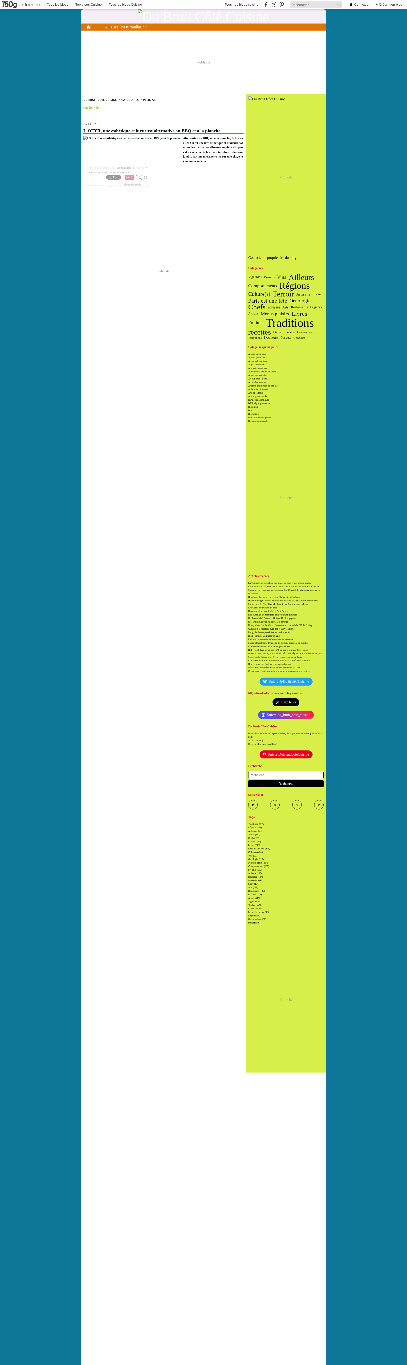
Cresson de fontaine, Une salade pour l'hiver (269, 646)
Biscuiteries (253, 414)
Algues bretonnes (256, 364)
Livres (299, 314)
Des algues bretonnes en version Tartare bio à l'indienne (274, 597)
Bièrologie (253, 407)
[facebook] (266, 4)
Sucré (317, 294)
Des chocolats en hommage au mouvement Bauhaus (272, 614)
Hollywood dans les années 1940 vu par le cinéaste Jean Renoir (278, 650)
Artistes (253, 314)
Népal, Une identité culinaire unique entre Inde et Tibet (274, 667)
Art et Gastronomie (257, 382)
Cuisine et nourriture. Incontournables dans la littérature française (279, 660)
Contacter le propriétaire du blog (272, 258)
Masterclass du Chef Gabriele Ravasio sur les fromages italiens (278, 604)
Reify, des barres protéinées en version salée (268, 632)
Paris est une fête (267, 301)
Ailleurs (301, 277)
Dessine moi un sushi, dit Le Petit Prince (268, 611)
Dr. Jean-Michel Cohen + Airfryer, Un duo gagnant (272, 618)
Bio (250, 410)
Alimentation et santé (258, 368)
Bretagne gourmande (258, 421)
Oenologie (299, 300)
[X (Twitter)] (274, 4)
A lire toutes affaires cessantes (262, 371)
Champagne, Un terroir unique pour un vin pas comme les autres (278, 671)
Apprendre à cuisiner (258, 375)
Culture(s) (259, 294)
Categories (130, 100)
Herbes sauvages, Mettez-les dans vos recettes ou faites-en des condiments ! (283, 600)
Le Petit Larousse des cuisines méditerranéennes (270, 639)
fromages (286, 337)
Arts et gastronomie (257, 396)
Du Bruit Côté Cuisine (100, 100)
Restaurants (299, 307)
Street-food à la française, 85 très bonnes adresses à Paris (275, 657)
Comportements (262, 286)
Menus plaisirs (275, 314)
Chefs (256, 307)
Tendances (255, 337)
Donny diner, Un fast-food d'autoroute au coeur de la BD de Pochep (280, 625)
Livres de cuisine (284, 332)
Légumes (316, 307)
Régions (294, 285)
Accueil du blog (255, 740)
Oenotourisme (305, 332)
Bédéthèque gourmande (259, 403)
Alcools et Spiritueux (258, 361)
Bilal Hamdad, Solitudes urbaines (264, 636)
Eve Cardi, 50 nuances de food (262, 607)
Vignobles (254, 277)
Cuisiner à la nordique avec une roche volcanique (271, 628)
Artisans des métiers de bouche (262, 385)
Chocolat (299, 337)
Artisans (303, 294)
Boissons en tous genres (259, 417)
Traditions (290, 323)
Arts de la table (255, 392)
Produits (255, 322)
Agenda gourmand (256, 357)
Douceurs (271, 337)
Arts (285, 307)
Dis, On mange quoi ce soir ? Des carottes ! (268, 621)
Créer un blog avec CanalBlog (262, 744)
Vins (281, 277)
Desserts (269, 277)
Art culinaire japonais (258, 378)
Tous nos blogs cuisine (241, 4)
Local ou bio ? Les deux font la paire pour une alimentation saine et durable (284, 586)
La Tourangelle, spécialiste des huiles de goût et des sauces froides (279, 583)
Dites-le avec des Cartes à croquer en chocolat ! (270, 664)
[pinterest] (282, 4)
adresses (274, 307)
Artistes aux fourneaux (258, 389)
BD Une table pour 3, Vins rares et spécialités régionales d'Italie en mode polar (285, 653)
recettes (259, 332)
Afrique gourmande (257, 354)
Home (89, 26)
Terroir (283, 294)
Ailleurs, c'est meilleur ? (126, 27)
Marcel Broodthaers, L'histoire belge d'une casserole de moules (278, 643)
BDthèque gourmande (258, 399)
